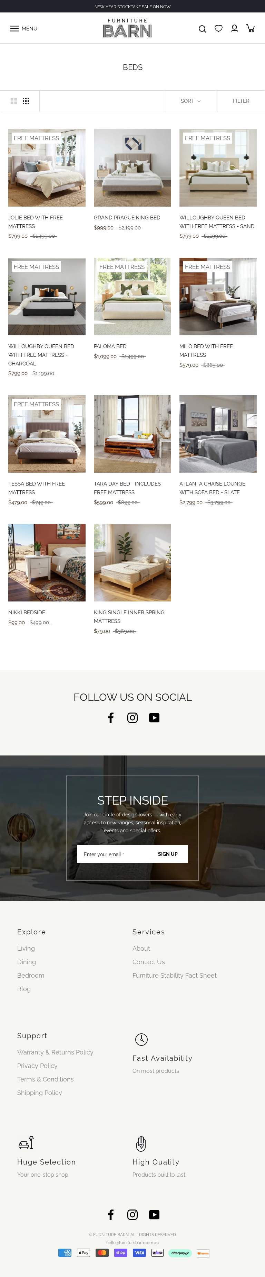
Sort (188, 101)
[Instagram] (132, 717)
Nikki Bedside (26, 612)
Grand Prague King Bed (127, 218)
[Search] (202, 28)
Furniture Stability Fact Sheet (174, 975)
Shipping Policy (39, 1092)
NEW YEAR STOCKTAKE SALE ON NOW (133, 6)
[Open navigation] (14, 28)
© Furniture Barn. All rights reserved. (133, 1234)
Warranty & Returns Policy (55, 1052)
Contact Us (148, 962)
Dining (26, 962)
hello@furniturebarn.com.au (132, 1242)
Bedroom (31, 975)
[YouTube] (154, 717)
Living (26, 948)
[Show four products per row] (26, 100)
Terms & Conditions (45, 1079)
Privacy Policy (37, 1065)
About (141, 948)
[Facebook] (111, 717)
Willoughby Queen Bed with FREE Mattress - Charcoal (41, 355)
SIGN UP (168, 854)
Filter (241, 101)
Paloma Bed (110, 346)
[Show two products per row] (14, 100)
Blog (24, 989)
